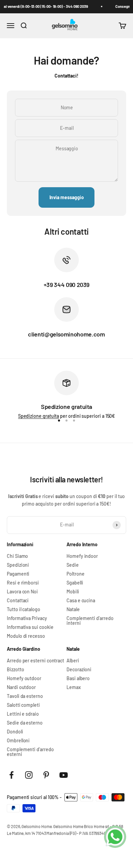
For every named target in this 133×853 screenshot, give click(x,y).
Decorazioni (78, 669)
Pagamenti (18, 574)
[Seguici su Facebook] (11, 775)
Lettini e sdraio (23, 714)
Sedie (72, 565)
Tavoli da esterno (25, 696)
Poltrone (75, 574)
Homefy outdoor (24, 678)
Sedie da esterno (25, 722)
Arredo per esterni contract (35, 660)
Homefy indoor (82, 556)
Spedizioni (18, 565)
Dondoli (15, 731)
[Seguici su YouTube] (63, 775)
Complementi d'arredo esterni (30, 752)
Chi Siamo (17, 556)
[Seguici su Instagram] (28, 775)
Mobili (72, 591)
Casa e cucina (80, 600)
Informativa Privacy (27, 618)
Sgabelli (74, 582)
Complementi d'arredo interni (90, 620)
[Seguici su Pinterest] (46, 775)
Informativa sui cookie (30, 627)
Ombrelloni (18, 740)
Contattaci (18, 600)
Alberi (72, 660)
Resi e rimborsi (23, 582)
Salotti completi (23, 705)
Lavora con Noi (22, 591)
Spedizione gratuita (38, 416)
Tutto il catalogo (23, 609)
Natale (73, 609)
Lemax (73, 687)
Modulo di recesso (26, 636)
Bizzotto (15, 669)
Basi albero (78, 678)
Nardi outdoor (21, 687)
